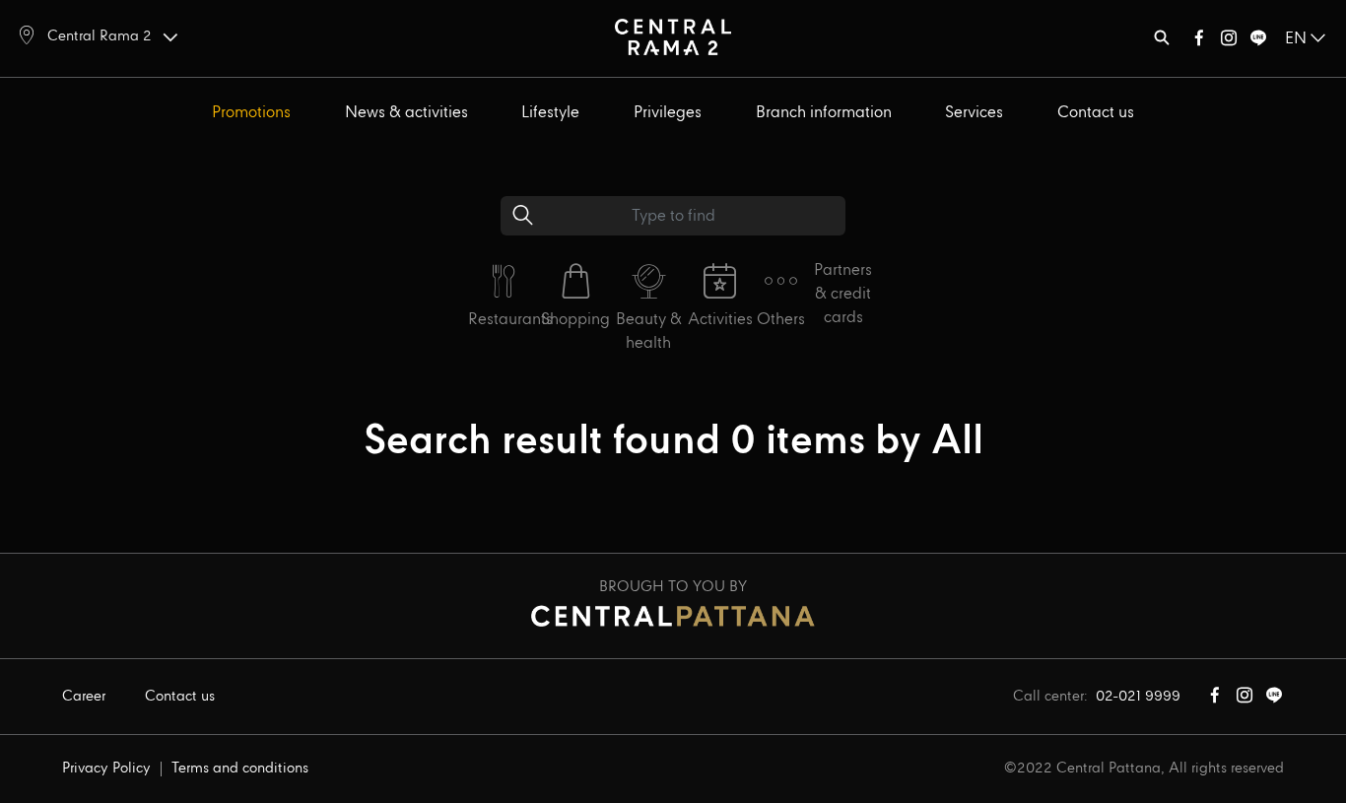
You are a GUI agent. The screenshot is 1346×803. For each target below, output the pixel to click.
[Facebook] (1199, 42)
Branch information (824, 112)
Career (83, 696)
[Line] (1258, 42)
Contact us (1095, 112)
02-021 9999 (1138, 696)
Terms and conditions (239, 768)
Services (974, 112)
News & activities (406, 112)
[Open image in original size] (673, 36)
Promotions (251, 112)
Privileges (668, 112)
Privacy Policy (106, 768)
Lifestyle (550, 112)
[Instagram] (1229, 42)
